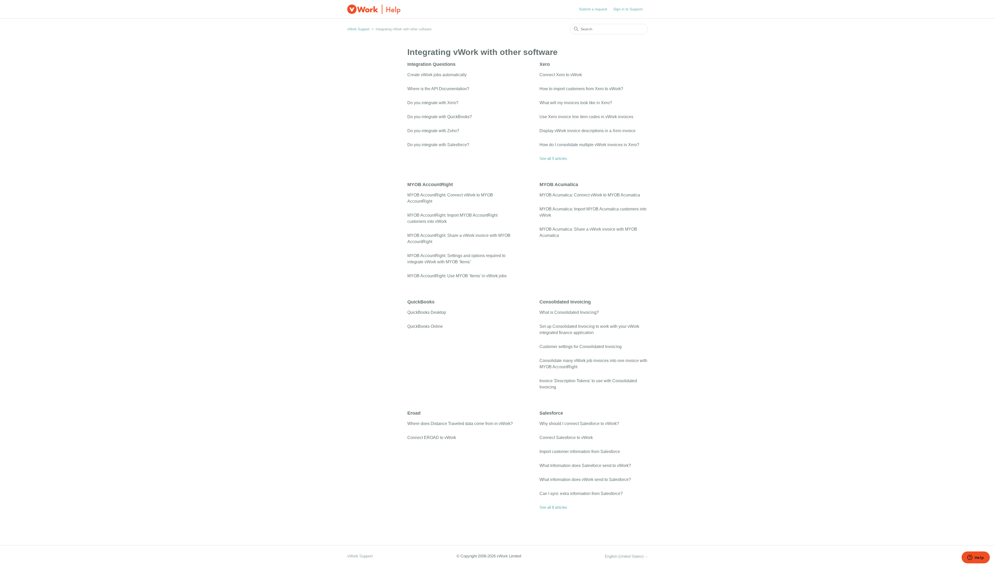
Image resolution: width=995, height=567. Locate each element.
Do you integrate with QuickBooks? (439, 117)
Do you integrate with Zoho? (433, 131)
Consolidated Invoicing (565, 301)
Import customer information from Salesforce (579, 451)
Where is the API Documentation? (438, 89)
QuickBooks (421, 301)
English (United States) (625, 556)
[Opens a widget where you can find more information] (975, 557)
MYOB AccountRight (430, 184)
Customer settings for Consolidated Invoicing (580, 346)
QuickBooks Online (425, 326)
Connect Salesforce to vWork (566, 437)
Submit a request (593, 9)
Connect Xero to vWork (560, 75)
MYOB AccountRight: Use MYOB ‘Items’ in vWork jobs (457, 276)
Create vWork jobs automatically (437, 75)
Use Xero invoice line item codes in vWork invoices (586, 117)
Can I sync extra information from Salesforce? (581, 493)
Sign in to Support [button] (628, 9)
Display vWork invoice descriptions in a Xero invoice (587, 131)
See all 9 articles (553, 158)
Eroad (414, 413)
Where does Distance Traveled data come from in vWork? (460, 423)
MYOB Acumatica (558, 184)
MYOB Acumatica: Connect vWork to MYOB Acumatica (589, 195)
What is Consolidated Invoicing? (569, 312)
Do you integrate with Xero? (432, 103)
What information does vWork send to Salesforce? (585, 479)
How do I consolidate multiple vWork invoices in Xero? (589, 145)
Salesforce (551, 413)
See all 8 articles (553, 507)
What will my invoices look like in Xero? (575, 103)
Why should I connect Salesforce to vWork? (579, 423)
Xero (544, 64)
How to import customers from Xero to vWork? (581, 89)
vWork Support (358, 29)
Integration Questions (431, 64)
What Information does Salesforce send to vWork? (585, 465)
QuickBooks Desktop (426, 312)
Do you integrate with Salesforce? (438, 145)
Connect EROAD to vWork (431, 437)
